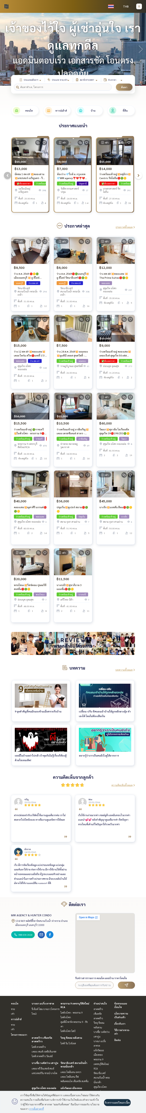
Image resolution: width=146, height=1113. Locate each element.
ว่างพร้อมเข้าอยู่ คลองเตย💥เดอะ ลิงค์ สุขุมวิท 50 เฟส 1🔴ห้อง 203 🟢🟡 (115, 354)
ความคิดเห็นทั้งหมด (122, 785)
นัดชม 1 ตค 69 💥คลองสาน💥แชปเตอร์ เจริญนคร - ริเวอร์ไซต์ (29, 176)
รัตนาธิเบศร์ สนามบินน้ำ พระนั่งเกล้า (102, 1077)
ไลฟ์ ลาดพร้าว (39, 1046)
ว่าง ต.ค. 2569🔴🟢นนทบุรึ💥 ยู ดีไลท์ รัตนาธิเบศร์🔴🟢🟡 (73, 275)
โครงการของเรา (19, 1034)
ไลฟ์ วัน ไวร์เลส (68, 1043)
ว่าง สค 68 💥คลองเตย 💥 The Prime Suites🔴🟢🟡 (113, 275)
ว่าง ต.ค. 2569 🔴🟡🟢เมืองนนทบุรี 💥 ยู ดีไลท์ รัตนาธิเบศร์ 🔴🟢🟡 (27, 276)
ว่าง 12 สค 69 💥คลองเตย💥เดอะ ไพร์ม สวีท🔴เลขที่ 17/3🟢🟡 (30, 354)
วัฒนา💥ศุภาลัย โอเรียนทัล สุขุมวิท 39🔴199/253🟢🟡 (114, 431)
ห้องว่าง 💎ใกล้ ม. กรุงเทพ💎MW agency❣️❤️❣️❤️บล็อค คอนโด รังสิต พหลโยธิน (71, 176)
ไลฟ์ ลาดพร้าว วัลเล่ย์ (42, 1056)
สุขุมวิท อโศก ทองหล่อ (44, 1088)
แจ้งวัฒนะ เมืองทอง (71, 1088)
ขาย (13, 1009)
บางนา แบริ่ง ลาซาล (43, 1003)
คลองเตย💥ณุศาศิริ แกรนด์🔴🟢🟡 (30, 509)
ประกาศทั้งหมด (124, 227)
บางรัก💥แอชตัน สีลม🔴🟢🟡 (115, 507)
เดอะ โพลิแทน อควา (71, 1072)
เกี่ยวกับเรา (119, 1023)
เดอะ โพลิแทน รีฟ (70, 1076)
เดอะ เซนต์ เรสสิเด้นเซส (44, 1051)
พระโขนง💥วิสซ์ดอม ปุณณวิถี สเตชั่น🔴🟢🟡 (30, 587)
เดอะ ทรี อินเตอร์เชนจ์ (43, 1068)
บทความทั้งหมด (124, 669)
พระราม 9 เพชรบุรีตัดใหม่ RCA (101, 1064)
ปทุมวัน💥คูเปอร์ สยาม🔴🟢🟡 (72, 509)
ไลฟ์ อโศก (66, 1017)
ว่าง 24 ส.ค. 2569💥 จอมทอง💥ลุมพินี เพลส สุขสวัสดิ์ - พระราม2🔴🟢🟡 (72, 354)
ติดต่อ (117, 1040)
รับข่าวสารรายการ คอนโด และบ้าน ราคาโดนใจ (101, 978)
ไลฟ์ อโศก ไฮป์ (68, 1030)
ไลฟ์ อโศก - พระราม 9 (72, 1012)
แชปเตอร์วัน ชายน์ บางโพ (44, 1073)
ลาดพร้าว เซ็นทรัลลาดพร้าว (98, 1013)
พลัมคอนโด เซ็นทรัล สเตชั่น (74, 1081)
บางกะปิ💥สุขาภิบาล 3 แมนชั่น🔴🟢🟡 (69, 587)
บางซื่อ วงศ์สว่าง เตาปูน (45, 1062)
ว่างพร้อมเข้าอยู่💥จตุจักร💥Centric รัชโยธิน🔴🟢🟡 (115, 176)
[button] (140, 49)
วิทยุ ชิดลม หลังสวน (71, 1037)
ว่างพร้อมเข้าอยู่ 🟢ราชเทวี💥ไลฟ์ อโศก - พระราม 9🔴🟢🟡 (29, 431)
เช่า (12, 1013)
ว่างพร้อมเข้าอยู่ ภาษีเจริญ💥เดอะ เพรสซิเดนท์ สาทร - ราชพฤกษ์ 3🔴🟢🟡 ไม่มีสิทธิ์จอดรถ (73, 431)
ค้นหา (124, 87)
